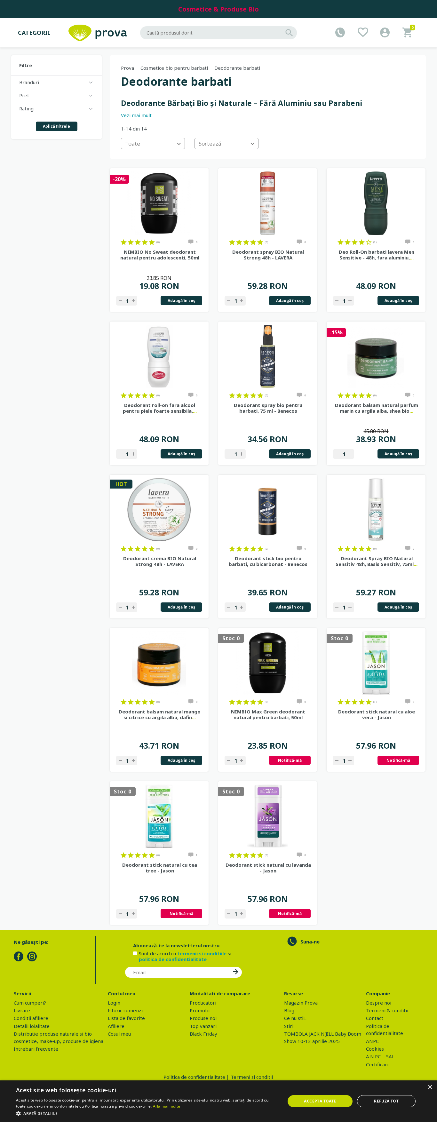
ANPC (372, 1041)
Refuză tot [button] (386, 1101)
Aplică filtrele (56, 126)
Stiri (288, 1026)
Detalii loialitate (32, 1026)
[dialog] (218, 1101)
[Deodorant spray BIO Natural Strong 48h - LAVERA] (267, 203)
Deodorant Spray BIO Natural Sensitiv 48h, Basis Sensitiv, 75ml (376, 561)
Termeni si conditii (252, 1077)
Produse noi (203, 1018)
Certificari (377, 1064)
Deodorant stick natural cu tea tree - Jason (159, 867)
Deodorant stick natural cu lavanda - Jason (268, 867)
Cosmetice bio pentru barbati (174, 68)
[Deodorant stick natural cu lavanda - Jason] (267, 816)
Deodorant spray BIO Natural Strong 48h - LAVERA (268, 254)
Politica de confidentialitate (194, 1077)
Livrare (22, 1010)
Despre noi (378, 1002)
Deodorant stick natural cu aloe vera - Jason (376, 714)
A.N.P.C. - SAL (380, 1056)
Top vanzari (203, 1026)
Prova (127, 68)
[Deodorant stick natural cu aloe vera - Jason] (376, 663)
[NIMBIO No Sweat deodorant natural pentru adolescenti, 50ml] (159, 203)
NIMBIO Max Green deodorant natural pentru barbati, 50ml (268, 714)
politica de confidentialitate (173, 959)
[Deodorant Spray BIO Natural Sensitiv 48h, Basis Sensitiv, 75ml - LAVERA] (376, 510)
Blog (289, 1010)
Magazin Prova (301, 1002)
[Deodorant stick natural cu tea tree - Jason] (159, 816)
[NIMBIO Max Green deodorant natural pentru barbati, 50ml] (267, 663)
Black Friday (203, 1033)
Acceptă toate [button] (320, 1101)
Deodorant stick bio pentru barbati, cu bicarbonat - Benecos (268, 561)
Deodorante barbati (237, 68)
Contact (374, 1018)
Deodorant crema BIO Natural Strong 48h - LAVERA (159, 561)
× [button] (429, 1087)
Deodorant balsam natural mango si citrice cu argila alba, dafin (160, 714)
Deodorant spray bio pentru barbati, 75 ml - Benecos (268, 408)
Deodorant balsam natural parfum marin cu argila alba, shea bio (376, 408)
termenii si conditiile (201, 953)
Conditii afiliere (31, 1018)
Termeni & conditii (387, 1010)
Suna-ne (310, 941)
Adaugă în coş (181, 300)
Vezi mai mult (136, 115)
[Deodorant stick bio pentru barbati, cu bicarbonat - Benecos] (267, 510)
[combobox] (153, 143)
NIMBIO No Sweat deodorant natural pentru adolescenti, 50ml (159, 254)
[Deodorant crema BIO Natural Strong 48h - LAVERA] (159, 510)
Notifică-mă (290, 760)
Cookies (375, 1049)
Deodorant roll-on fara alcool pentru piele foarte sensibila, (160, 408)
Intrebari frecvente (36, 1049)
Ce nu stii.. (295, 1018)
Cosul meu (119, 1033)
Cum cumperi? (30, 1002)
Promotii (200, 1010)
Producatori (203, 1002)
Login (114, 1002)
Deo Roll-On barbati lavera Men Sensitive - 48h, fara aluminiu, (376, 254)
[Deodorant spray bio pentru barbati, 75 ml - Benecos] (267, 356)
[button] (146, 1113)
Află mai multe (166, 1106)
